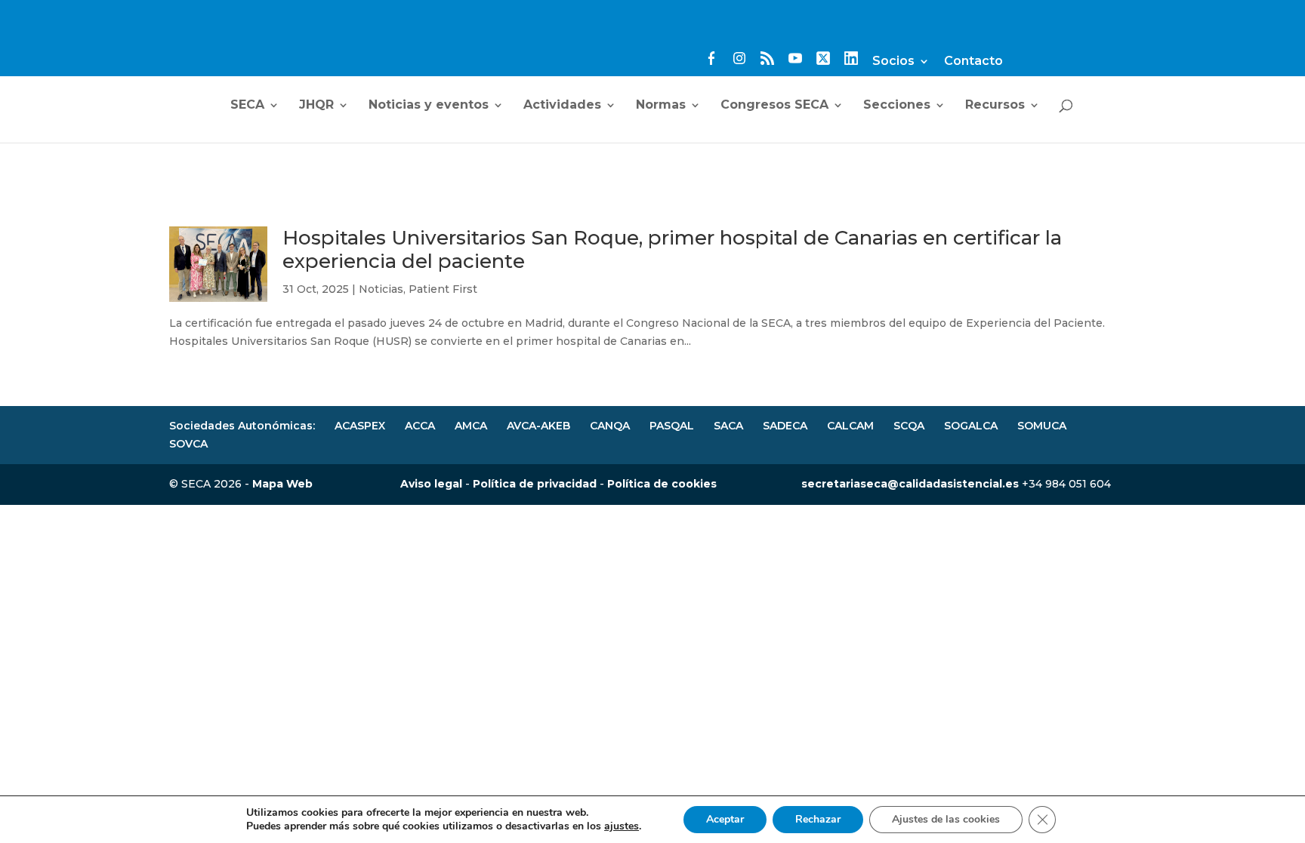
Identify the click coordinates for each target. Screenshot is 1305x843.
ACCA (420, 425)
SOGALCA (971, 425)
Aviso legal (431, 484)
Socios (893, 61)
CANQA (610, 425)
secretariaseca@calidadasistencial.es (910, 484)
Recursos (995, 106)
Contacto (973, 61)
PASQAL (671, 425)
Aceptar (725, 819)
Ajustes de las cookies (946, 819)
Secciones (896, 106)
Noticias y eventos (429, 106)
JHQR (316, 106)
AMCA (471, 425)
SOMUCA (1041, 425)
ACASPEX (360, 425)
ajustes (621, 826)
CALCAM (850, 425)
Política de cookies (662, 484)
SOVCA (188, 444)
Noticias (381, 289)
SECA (247, 106)
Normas (661, 106)
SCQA (908, 425)
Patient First (443, 289)
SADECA (785, 425)
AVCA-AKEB (538, 425)
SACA (728, 425)
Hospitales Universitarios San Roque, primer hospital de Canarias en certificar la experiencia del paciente (672, 249)
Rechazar (818, 819)
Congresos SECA (774, 106)
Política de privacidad (535, 484)
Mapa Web (282, 484)
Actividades (562, 106)
